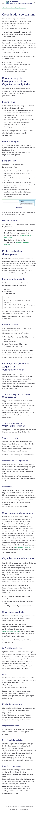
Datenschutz (24, 809)
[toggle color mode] (34, 3)
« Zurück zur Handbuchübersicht (14, 8)
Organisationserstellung (10, 631)
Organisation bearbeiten (23, 547)
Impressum (14, 809)
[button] (3, 2)
